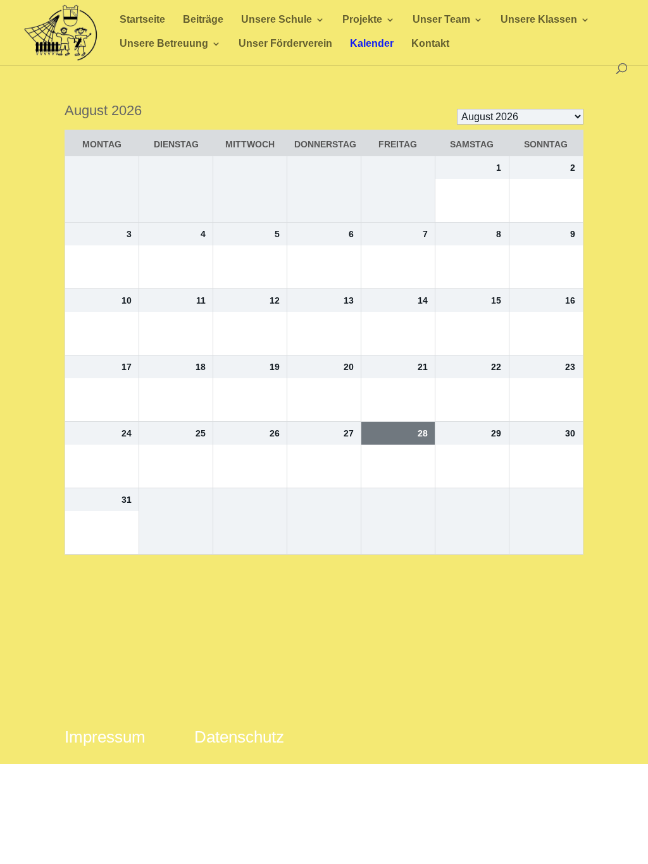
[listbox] (520, 117)
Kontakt (430, 44)
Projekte (362, 20)
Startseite (142, 20)
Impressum (105, 736)
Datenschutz (239, 736)
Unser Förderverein (285, 44)
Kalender (372, 44)
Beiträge (203, 20)
